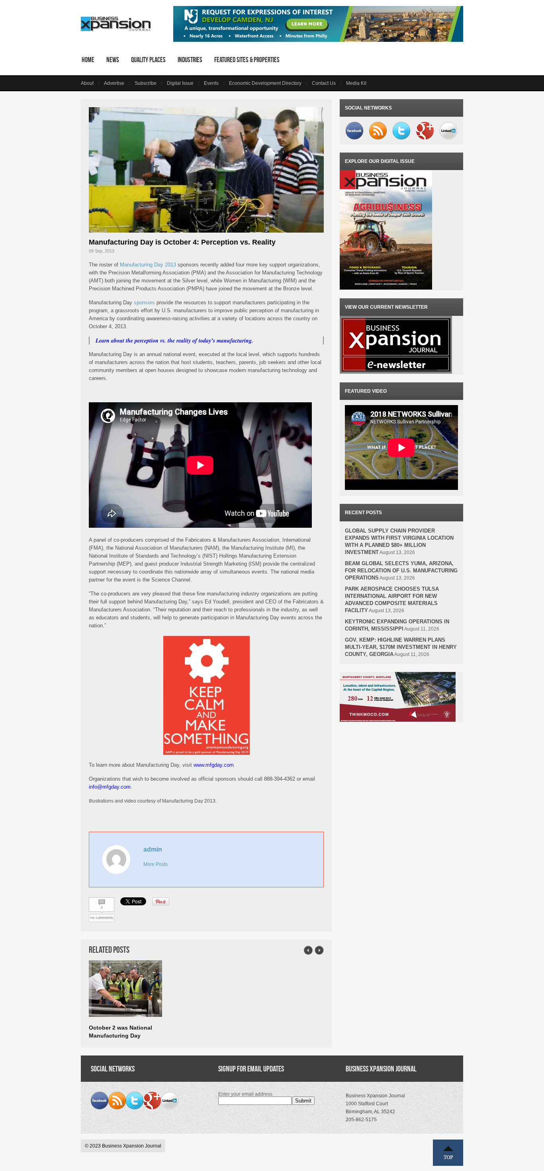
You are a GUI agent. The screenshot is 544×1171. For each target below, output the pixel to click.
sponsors (144, 302)
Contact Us (324, 83)
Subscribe (146, 83)
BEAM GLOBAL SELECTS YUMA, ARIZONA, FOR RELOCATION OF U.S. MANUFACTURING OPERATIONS (401, 570)
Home (88, 60)
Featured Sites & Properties (247, 60)
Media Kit (356, 83)
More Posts (155, 864)
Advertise (114, 83)
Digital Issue (180, 83)
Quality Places (148, 60)
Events (211, 83)
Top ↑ (448, 1153)
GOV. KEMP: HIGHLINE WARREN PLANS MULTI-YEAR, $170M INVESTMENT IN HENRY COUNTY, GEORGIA (401, 647)
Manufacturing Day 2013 (148, 265)
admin (152, 849)
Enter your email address (245, 1094)
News (112, 60)
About (87, 83)
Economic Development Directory (265, 83)
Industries (190, 60)
